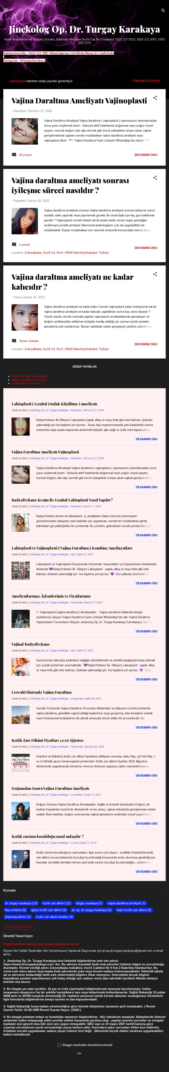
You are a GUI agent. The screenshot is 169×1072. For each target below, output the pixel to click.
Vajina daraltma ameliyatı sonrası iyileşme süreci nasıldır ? (70, 185)
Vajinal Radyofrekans (31, 644)
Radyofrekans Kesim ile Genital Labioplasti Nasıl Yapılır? (62, 500)
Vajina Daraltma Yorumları (29, 379)
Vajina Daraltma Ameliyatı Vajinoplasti (79, 100)
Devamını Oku (146, 155)
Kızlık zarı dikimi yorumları (29, 376)
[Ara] (163, 11)
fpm (79, 1053)
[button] (155, 98)
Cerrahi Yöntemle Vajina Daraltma (42, 692)
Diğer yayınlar (85, 366)
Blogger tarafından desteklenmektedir (87, 1045)
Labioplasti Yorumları (26, 383)
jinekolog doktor (17, 917)
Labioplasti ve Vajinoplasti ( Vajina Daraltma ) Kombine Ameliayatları (72, 548)
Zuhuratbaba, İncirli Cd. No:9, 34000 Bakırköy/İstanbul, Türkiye (67, 252)
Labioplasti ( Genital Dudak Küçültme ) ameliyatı (54, 403)
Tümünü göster (146, 81)
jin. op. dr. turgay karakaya (91, 910)
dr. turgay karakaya (20, 903)
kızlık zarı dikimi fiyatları (54, 917)
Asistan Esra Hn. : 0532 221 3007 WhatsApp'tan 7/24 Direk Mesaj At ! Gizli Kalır (58, 53)
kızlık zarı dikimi (56, 903)
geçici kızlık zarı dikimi (48, 910)
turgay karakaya (88, 903)
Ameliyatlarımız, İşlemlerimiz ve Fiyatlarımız (51, 596)
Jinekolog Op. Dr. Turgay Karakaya (84, 29)
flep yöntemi (15, 910)
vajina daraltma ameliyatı (126, 903)
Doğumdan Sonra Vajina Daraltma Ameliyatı (50, 788)
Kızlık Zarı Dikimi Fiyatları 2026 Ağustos (47, 740)
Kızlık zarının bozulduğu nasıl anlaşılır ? (48, 836)
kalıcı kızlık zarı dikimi (133, 910)
